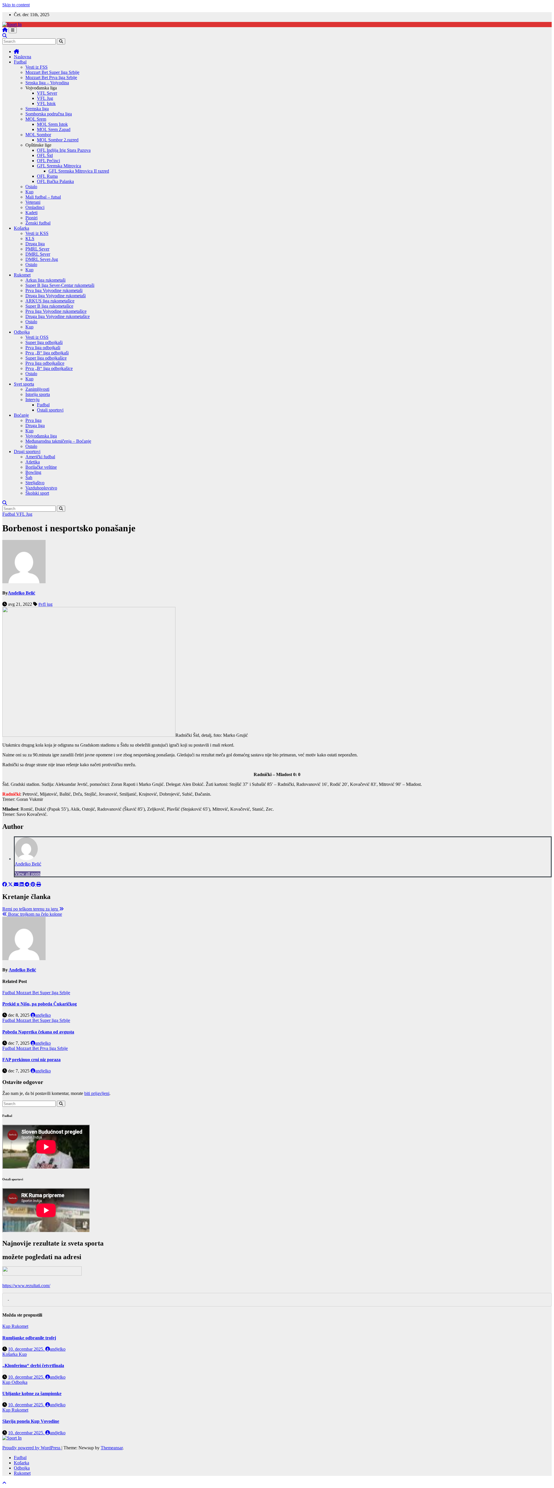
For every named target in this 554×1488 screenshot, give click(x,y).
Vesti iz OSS (36, 337)
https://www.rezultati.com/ (26, 1285)
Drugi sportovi (27, 451)
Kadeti (31, 212)
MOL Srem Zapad (53, 129)
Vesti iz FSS (36, 67)
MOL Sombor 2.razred (57, 139)
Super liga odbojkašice (46, 358)
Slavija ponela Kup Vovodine (30, 1421)
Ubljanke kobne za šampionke (31, 1393)
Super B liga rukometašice (49, 306)
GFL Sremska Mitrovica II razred (78, 171)
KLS (29, 238)
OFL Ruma (47, 176)
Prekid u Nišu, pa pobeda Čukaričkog (39, 1003)
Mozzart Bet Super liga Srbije (52, 72)
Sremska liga (37, 108)
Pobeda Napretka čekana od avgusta (38, 1031)
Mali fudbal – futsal (43, 197)
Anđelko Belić (21, 592)
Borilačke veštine (41, 467)
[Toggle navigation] (13, 30)
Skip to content (16, 4)
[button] (4, 35)
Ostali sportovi (50, 409)
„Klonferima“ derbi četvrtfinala (33, 1365)
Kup (29, 191)
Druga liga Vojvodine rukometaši (55, 295)
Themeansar (112, 1447)
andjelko (43, 1015)
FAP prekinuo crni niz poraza (31, 1059)
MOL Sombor (38, 134)
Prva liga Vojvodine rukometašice (56, 311)
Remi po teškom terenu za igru (30, 908)
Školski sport (37, 493)
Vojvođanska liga (41, 435)
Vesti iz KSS (36, 233)
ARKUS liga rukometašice (49, 300)
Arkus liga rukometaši (45, 280)
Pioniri (31, 217)
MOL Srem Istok (52, 124)
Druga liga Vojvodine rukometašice (57, 316)
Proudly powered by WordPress (31, 1447)
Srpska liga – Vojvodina (47, 82)
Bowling (33, 472)
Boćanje (21, 415)
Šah (28, 477)
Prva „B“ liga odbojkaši (47, 352)
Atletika (32, 461)
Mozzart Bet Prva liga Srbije (51, 77)
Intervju (32, 399)
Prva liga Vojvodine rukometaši (54, 290)
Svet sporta (24, 384)
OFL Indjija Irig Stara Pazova (64, 150)
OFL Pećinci (48, 160)
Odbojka (22, 332)
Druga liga (35, 243)
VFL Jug (45, 98)
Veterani (32, 202)
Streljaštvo (34, 482)
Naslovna (22, 56)
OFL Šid (45, 155)
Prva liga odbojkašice (44, 363)
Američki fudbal (40, 456)
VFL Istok (46, 103)
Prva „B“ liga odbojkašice (49, 368)
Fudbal (20, 61)
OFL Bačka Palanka (55, 181)
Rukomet (22, 274)
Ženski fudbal (37, 222)
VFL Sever (47, 93)
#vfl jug (45, 604)
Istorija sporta (37, 394)
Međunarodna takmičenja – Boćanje (58, 441)
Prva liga (33, 420)
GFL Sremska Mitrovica (59, 165)
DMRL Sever (37, 254)
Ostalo (31, 186)
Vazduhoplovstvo (41, 487)
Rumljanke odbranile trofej (29, 1337)
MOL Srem (35, 119)
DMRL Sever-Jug (41, 259)
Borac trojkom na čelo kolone (34, 914)
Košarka (21, 228)
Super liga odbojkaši (44, 342)
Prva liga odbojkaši (42, 347)
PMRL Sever (37, 248)
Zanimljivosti (37, 389)
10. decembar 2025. (26, 1349)
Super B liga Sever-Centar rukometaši (59, 285)
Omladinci (34, 207)
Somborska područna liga (48, 113)
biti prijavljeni (96, 1093)
